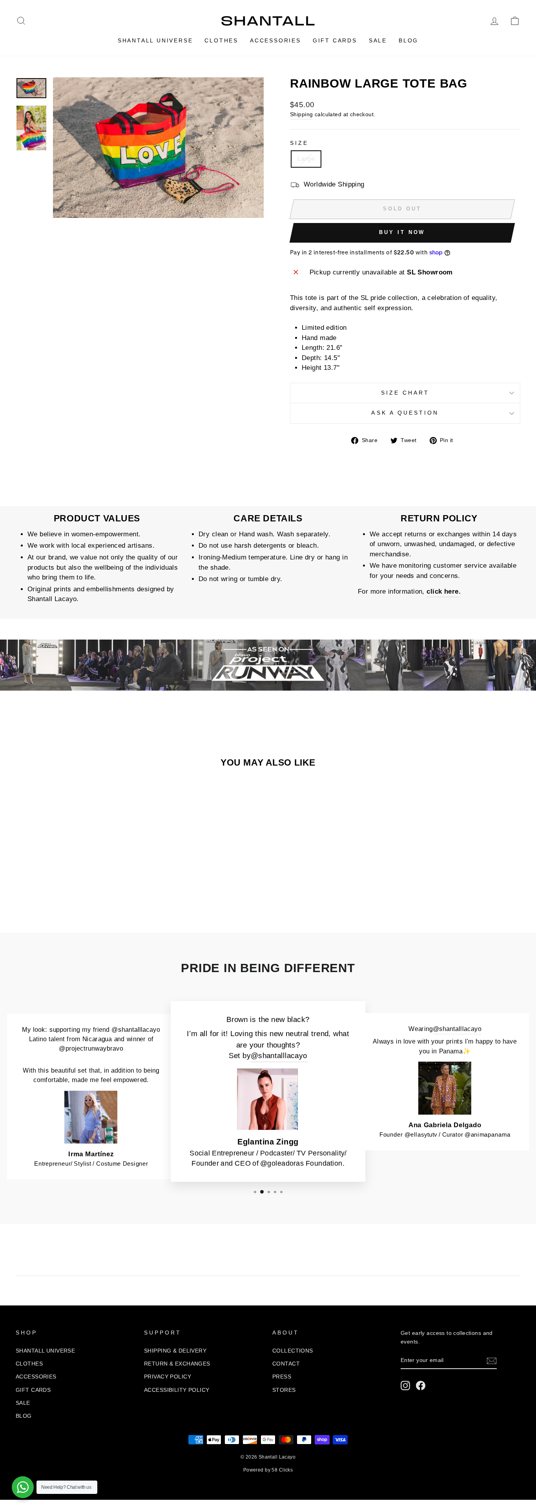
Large (306, 159)
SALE (378, 40)
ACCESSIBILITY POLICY (177, 1390)
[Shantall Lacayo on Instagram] (405, 1385)
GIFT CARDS (335, 40)
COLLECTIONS (292, 1350)
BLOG (408, 40)
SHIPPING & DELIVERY (175, 1350)
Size (299, 143)
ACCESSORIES (275, 40)
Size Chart (405, 393)
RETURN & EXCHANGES (177, 1363)
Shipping (301, 114)
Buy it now (402, 232)
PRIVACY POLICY (167, 1376)
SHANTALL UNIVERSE (155, 40)
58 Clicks (282, 1470)
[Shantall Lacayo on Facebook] (420, 1385)
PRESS (281, 1376)
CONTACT (286, 1363)
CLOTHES (221, 40)
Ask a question (405, 413)
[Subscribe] (492, 1361)
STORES (284, 1390)
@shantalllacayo (279, 1056)
